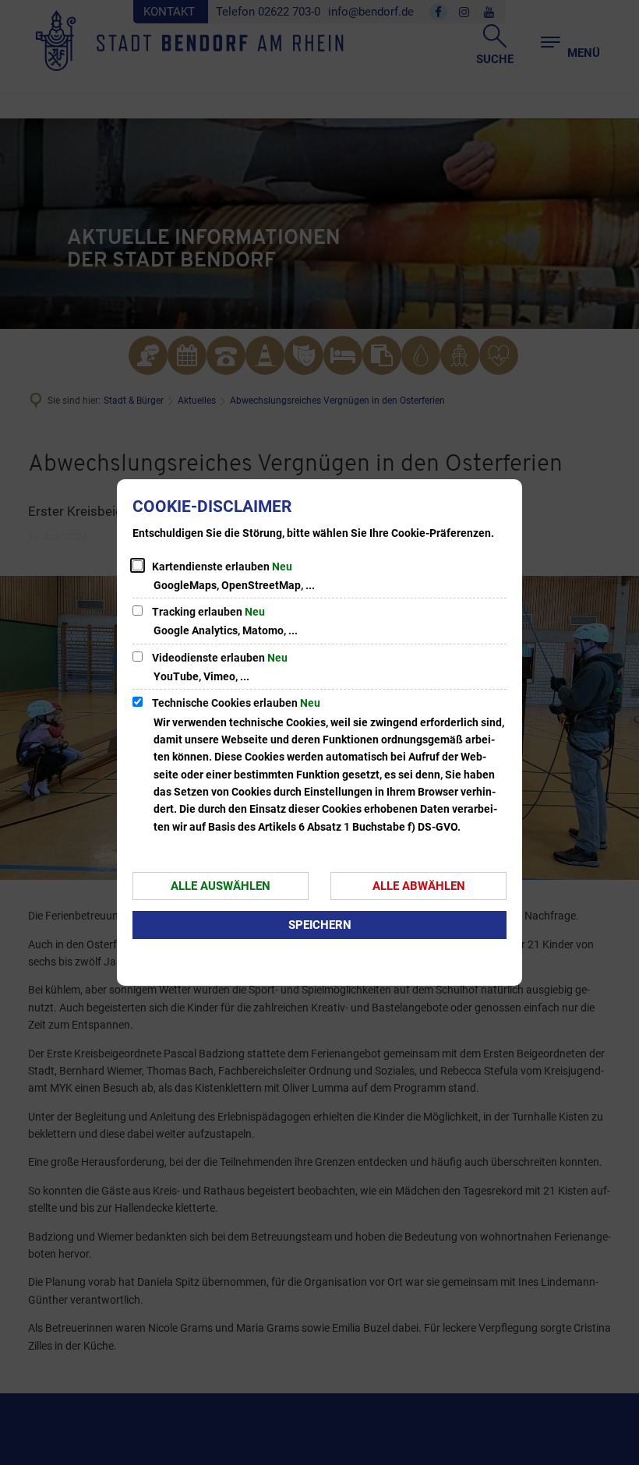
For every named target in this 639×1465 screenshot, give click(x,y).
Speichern (319, 925)
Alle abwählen (418, 886)
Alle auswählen (220, 886)
